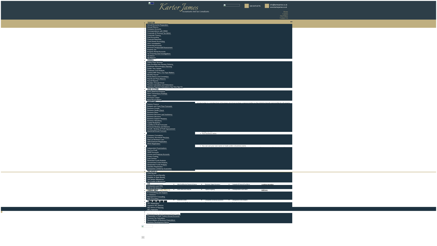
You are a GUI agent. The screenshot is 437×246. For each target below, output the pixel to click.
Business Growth (153, 108)
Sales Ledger (152, 95)
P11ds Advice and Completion (158, 77)
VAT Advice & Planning (155, 207)
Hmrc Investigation (154, 43)
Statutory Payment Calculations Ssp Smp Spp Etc (165, 87)
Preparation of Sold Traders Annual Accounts (163, 216)
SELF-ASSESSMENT (154, 211)
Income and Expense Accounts (158, 154)
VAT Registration (153, 203)
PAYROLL (150, 60)
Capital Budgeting (153, 123)
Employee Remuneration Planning (159, 66)
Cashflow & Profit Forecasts (157, 125)
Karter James (178, 8)
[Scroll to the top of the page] (1, 212)
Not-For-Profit (152, 150)
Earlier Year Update (154, 68)
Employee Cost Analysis (155, 70)
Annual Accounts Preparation (157, 25)
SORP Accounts (153, 152)
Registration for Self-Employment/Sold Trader (163, 214)
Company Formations (155, 135)
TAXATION (151, 22)
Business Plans (152, 112)
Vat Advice (151, 56)
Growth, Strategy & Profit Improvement (161, 129)
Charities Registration (155, 167)
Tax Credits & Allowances (156, 181)
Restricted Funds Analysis (156, 160)
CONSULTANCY (152, 190)
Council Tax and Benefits (156, 175)
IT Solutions (151, 195)
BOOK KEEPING (153, 89)
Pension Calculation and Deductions (160, 85)
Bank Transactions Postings (157, 93)
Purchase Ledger (153, 98)
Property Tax (151, 49)
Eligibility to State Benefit (156, 177)
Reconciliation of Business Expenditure (161, 220)
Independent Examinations (156, 148)
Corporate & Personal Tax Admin (159, 33)
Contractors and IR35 (155, 186)
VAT (148, 201)
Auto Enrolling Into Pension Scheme (160, 64)
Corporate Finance (154, 35)
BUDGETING (151, 102)
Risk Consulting (152, 199)
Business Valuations (154, 121)
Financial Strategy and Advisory (158, 127)
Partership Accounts (154, 45)
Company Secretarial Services (158, 137)
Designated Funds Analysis (157, 164)
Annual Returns (152, 27)
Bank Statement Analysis (156, 91)
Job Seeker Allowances (155, 179)
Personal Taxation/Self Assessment (159, 47)
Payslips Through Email (155, 83)
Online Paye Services (155, 62)
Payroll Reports (152, 81)
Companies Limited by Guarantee (159, 169)
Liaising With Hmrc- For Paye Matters (160, 72)
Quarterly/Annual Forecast (156, 131)
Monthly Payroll (152, 75)
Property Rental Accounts (156, 52)
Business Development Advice (158, 222)
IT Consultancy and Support (157, 192)
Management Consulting (156, 197)
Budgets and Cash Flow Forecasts (159, 106)
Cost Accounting (153, 37)
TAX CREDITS (152, 171)
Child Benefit (151, 173)
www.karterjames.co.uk (278, 7)
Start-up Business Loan (155, 139)
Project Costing (152, 156)
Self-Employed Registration (157, 141)
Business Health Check (155, 110)
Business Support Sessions (157, 118)
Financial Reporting (154, 39)
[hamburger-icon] (291, 21)
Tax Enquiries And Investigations (158, 54)
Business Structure (154, 116)
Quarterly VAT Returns (155, 205)
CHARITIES (151, 146)
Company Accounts (154, 29)
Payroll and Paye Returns (156, 79)
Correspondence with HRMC (157, 31)
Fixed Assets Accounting (156, 41)
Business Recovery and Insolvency (159, 114)
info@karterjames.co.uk (278, 5)
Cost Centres (152, 158)
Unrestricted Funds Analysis (157, 162)
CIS (148, 183)
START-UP (151, 133)
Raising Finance (153, 104)
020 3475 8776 (255, 6)
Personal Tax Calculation (156, 218)
